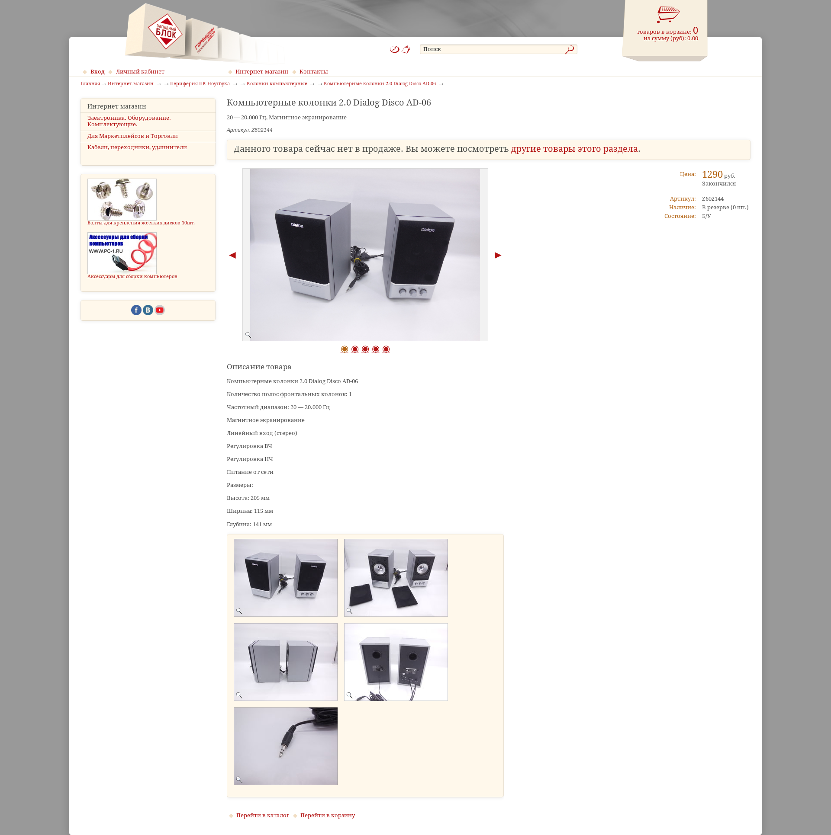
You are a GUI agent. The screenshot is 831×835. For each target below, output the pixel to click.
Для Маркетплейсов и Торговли (132, 136)
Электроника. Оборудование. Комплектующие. (129, 121)
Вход (97, 71)
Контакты (314, 71)
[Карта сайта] (395, 49)
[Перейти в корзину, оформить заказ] (668, 15)
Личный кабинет (140, 71)
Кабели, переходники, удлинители (137, 147)
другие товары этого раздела (574, 149)
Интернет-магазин (261, 71)
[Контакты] (406, 49)
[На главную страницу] (205, 34)
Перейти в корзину (327, 815)
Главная (90, 83)
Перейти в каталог (262, 815)
